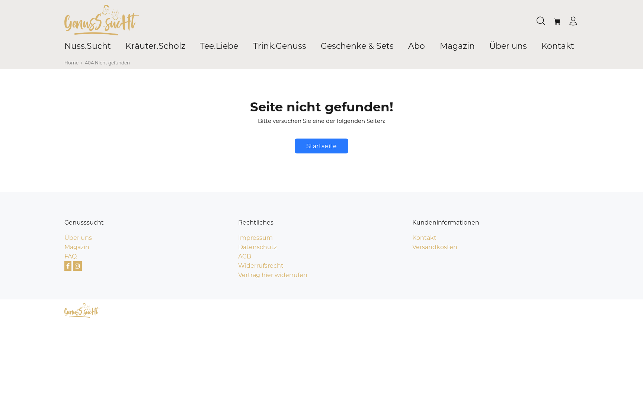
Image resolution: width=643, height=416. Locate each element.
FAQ (70, 256)
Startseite (321, 146)
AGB (244, 256)
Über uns (78, 237)
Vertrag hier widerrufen (272, 275)
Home (71, 63)
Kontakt (424, 237)
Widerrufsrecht (261, 265)
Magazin (76, 247)
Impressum (255, 237)
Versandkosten (434, 247)
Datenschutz (257, 247)
